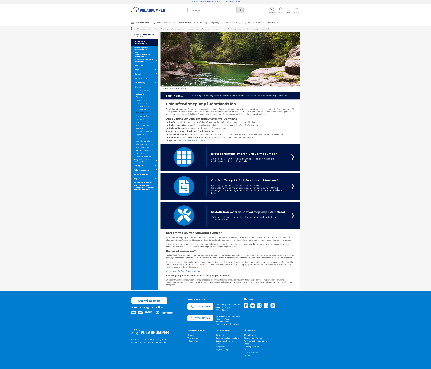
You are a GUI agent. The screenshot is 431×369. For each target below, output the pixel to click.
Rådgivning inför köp (253, 338)
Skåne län (140, 128)
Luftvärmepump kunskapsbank (141, 48)
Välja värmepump (142, 170)
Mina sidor (248, 355)
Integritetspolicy (194, 341)
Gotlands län (141, 103)
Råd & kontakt (250, 335)
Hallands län (141, 110)
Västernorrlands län (144, 144)
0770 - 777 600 (202, 306)
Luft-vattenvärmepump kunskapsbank (142, 54)
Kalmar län (140, 119)
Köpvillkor (220, 335)
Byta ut (138, 74)
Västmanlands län (143, 147)
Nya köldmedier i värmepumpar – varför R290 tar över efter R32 (144, 188)
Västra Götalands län (145, 150)
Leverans (220, 344)
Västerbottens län (143, 141)
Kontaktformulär (251, 353)
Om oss (190, 335)
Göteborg (140, 94)
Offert (246, 344)
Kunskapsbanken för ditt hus (145, 35)
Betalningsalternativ (225, 341)
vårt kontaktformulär (183, 140)
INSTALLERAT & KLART (233, 2)
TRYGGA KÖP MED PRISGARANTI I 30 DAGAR (207, 2)
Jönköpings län (142, 116)
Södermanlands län (144, 132)
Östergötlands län (143, 157)
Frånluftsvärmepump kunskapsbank (143, 60)
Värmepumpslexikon (143, 182)
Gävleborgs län (142, 107)
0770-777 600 (205, 140)
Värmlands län (142, 138)
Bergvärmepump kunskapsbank (141, 161)
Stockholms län (142, 91)
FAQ (245, 350)
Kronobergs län (142, 122)
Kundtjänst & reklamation (255, 341)
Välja (137, 70)
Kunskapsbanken (251, 347)
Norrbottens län (143, 125)
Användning (140, 83)
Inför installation (142, 78)
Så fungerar (140, 65)
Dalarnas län (141, 100)
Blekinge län (141, 97)
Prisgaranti (220, 347)
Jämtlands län (142, 113)
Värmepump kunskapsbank (140, 42)
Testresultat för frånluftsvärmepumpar (183, 271)
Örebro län (140, 154)
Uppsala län (141, 135)
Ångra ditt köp (222, 350)
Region (138, 87)
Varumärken (193, 338)
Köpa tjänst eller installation (228, 338)
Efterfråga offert (149, 300)
